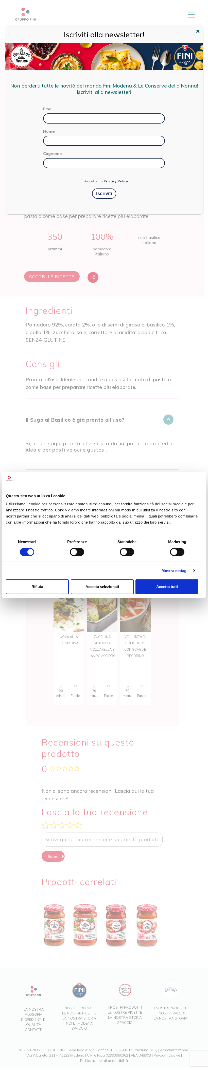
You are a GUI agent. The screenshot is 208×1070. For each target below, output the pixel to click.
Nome (49, 131)
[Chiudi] (198, 32)
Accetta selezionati (102, 586)
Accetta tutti (167, 586)
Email (48, 108)
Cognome (52, 153)
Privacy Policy (116, 181)
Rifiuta (37, 586)
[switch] (77, 552)
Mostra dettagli (175, 570)
